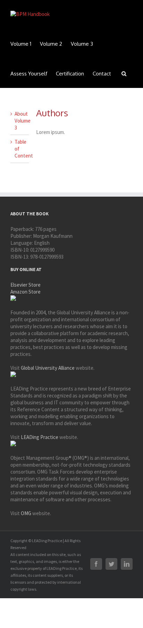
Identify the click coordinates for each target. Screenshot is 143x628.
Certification (70, 73)
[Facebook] (96, 564)
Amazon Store (25, 291)
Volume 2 (51, 44)
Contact (102, 73)
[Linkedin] (127, 564)
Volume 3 (82, 44)
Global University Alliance (48, 368)
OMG (26, 513)
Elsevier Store (25, 284)
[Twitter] (111, 564)
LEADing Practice (39, 437)
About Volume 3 (23, 120)
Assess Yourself (28, 73)
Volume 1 (20, 44)
